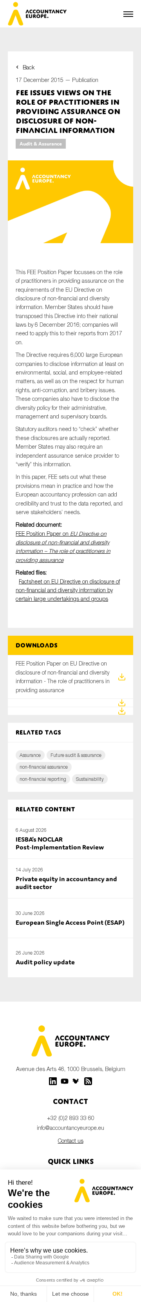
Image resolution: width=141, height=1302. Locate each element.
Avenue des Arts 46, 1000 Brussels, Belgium (70, 1069)
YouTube (65, 1081)
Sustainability (90, 779)
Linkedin (53, 1081)
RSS (88, 1081)
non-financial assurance (44, 767)
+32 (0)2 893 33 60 (70, 1118)
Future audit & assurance (76, 755)
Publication (85, 79)
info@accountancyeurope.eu (70, 1127)
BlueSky (76, 1081)
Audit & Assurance (41, 143)
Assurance (30, 755)
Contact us (70, 1140)
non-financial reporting (43, 779)
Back (28, 67)
